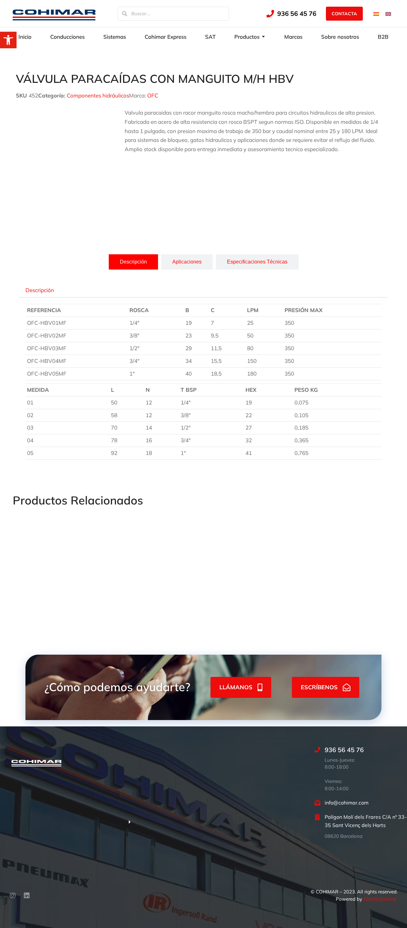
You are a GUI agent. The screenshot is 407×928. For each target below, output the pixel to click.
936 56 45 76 (296, 13)
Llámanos (235, 687)
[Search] (124, 13)
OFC (152, 95)
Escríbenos (319, 687)
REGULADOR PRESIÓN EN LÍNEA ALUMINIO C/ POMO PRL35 (203, 585)
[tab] (133, 262)
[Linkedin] (27, 895)
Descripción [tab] (39, 289)
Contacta (344, 14)
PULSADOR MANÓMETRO (281, 576)
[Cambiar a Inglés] (388, 13)
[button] (8, 40)
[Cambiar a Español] (376, 13)
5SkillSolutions (379, 899)
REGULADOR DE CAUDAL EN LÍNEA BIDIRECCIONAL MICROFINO (46, 585)
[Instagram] (13, 895)
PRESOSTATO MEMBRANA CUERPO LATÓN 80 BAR (119, 585)
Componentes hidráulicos (98, 95)
